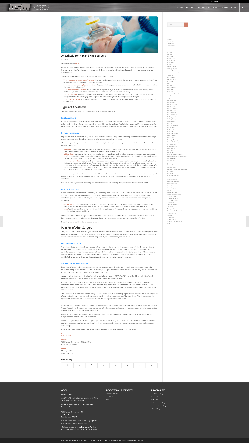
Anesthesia (65, 59)
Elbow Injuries (171, 79)
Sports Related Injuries (174, 194)
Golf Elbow (170, 96)
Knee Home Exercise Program (159, 406)
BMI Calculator (155, 400)
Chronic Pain (171, 71)
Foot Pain (170, 90)
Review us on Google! (137, 440)
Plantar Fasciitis (172, 165)
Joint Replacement (172, 125)
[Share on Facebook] (67, 365)
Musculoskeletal (172, 146)
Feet (168, 83)
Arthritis (169, 52)
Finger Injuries (171, 87)
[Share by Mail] (152, 365)
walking (169, 215)
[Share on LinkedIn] (104, 365)
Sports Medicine (172, 192)
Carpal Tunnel (171, 67)
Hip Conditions (171, 113)
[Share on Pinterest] (91, 365)
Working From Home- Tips (174, 221)
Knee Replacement (173, 133)
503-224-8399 (214, 1)
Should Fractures (172, 179)
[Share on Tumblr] (115, 365)
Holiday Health (171, 117)
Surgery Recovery (172, 200)
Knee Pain (170, 131)
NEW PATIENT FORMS (112, 394)
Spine (169, 190)
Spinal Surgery (171, 188)
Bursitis (169, 64)
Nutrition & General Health (175, 154)
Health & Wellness (172, 108)
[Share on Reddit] (140, 365)
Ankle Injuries (171, 46)
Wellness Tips (171, 219)
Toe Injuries (170, 207)
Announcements (172, 48)
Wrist (168, 223)
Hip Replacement (172, 115)
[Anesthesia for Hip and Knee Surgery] (109, 34)
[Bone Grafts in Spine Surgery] (247, 221)
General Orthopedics (173, 94)
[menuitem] (179, 7)
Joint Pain (170, 123)
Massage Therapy (172, 140)
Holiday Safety (171, 119)
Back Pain (170, 56)
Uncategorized (171, 213)
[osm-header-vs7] (27, 7)
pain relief (170, 163)
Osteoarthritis (171, 159)
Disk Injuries (171, 77)
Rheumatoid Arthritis (173, 175)
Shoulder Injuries (172, 184)
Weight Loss (170, 217)
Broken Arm (170, 62)
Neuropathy (170, 152)
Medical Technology (173, 142)
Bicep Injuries (171, 58)
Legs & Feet (170, 138)
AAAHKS (169, 39)
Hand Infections (172, 104)
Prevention (170, 171)
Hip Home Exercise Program (159, 403)
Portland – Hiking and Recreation (177, 169)
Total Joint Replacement (174, 209)
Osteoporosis (171, 161)
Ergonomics (170, 81)
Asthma (169, 54)
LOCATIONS (109, 397)
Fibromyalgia (171, 85)
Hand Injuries (171, 106)
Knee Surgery (171, 136)
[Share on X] (79, 365)
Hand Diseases (171, 100)
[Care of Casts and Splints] (1, 221)
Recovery (170, 173)
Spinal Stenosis (172, 186)
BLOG (107, 400)
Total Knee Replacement (174, 211)
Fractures (170, 92)
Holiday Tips (171, 121)
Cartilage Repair (172, 69)
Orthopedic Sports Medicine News (177, 156)
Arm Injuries (170, 50)
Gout (168, 98)
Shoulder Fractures (173, 182)
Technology (170, 202)
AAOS (77, 64)
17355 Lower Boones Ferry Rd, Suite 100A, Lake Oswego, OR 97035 (106, 440)
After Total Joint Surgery (158, 394)
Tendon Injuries (172, 205)
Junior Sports (171, 127)
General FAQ (154, 397)
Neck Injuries (171, 148)
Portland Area (171, 167)
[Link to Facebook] (242, 7)
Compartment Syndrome (174, 73)
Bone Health (171, 60)
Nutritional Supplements (158, 409)
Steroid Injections (172, 198)
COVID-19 (170, 75)
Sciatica (169, 177)
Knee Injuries (171, 129)
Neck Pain (170, 150)
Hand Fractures (171, 102)
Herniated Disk (171, 110)
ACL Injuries (170, 41)
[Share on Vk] (128, 365)
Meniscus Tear (171, 144)
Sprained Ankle (171, 196)
